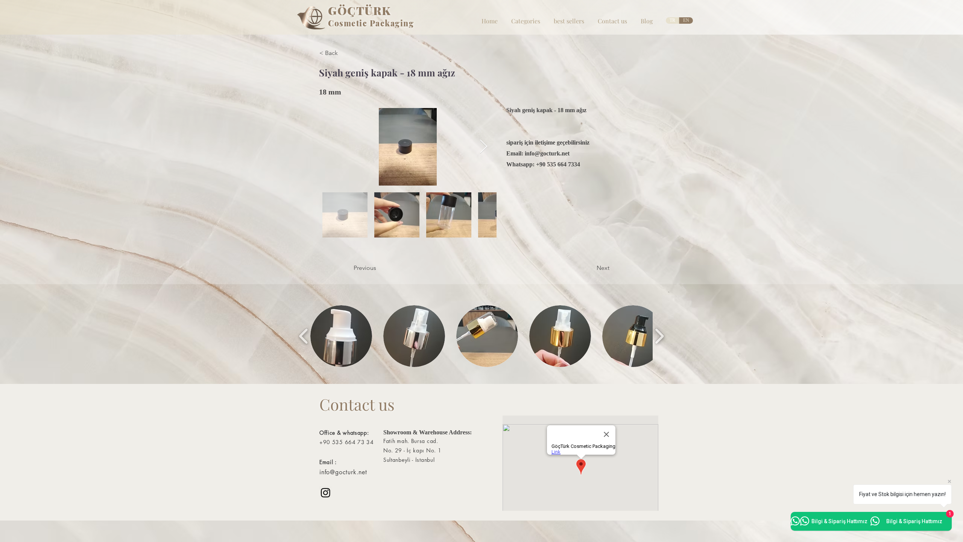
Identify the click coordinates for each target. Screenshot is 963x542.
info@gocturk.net (547, 153)
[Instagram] (325, 492)
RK (382, 10)
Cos (336, 23)
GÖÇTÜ (350, 10)
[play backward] (303, 336)
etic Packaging (382, 23)
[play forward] (659, 336)
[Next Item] (483, 147)
